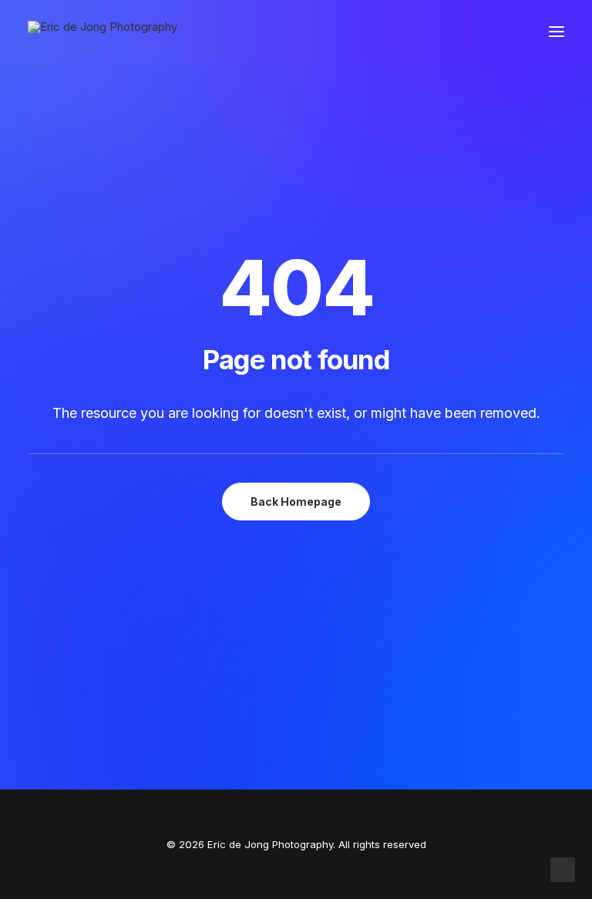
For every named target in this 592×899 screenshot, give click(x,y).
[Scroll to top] (562, 868)
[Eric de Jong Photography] (102, 31)
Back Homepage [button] (296, 501)
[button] (556, 31)
